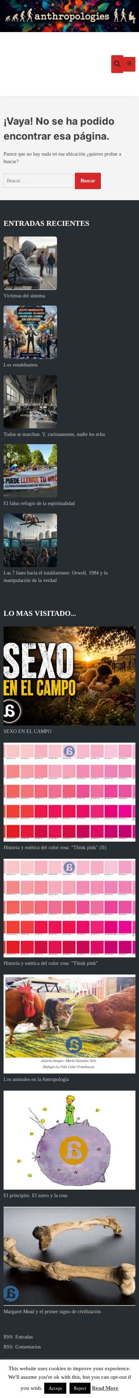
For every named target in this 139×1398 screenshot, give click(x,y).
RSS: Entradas (18, 1337)
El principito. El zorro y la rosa (35, 1195)
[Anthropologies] (69, 16)
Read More (105, 1388)
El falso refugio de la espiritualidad (39, 503)
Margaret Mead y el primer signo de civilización (52, 1311)
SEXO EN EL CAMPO (27, 731)
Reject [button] (80, 1388)
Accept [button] (55, 1388)
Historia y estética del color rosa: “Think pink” (51, 963)
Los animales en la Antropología (36, 1079)
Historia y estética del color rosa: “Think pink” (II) (55, 847)
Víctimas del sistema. (25, 295)
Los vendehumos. (21, 365)
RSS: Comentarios (22, 1347)
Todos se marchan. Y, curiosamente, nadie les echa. (55, 434)
